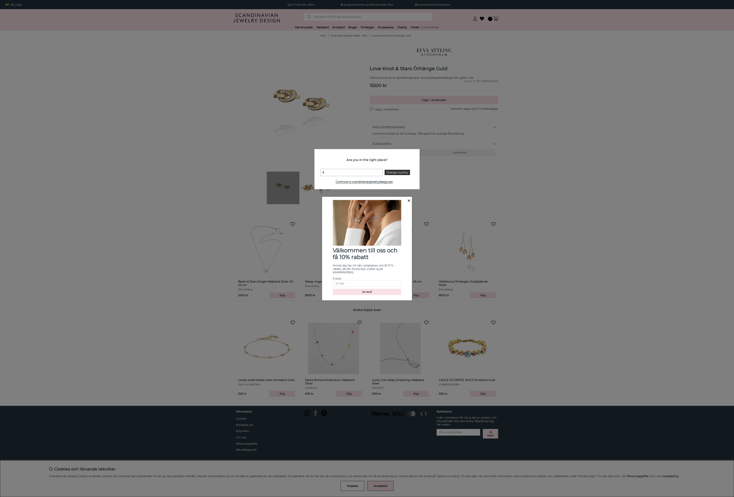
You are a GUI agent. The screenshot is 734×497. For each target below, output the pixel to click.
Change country (397, 172)
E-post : (338, 278)
